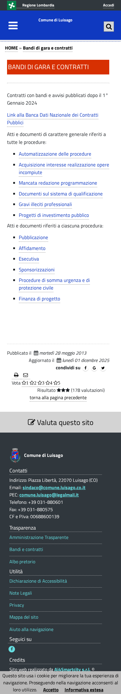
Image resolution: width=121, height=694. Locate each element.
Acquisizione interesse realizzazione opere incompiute (64, 168)
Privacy (16, 605)
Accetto (51, 689)
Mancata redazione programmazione (58, 183)
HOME (11, 47)
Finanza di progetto (39, 298)
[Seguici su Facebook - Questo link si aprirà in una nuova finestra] (12, 649)
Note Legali (20, 593)
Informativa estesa (84, 689)
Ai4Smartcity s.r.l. (72, 669)
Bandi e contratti (26, 549)
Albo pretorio (22, 561)
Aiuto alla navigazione (31, 629)
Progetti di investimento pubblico (54, 215)
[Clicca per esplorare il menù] (11, 25)
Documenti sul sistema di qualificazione (61, 194)
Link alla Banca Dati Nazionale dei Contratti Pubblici (52, 118)
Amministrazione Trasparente (38, 537)
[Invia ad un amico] (25, 375)
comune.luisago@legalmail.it (49, 494)
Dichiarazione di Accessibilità (38, 581)
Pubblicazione (33, 237)
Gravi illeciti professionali (45, 204)
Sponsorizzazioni (37, 269)
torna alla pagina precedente (58, 397)
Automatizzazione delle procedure (55, 154)
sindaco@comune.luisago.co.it (54, 487)
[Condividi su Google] (94, 368)
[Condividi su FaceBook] (85, 368)
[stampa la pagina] (16, 375)
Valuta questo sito (64, 422)
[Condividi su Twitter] (103, 368)
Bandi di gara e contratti (48, 47)
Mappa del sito (23, 617)
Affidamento (32, 248)
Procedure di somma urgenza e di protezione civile (54, 284)
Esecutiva (29, 259)
